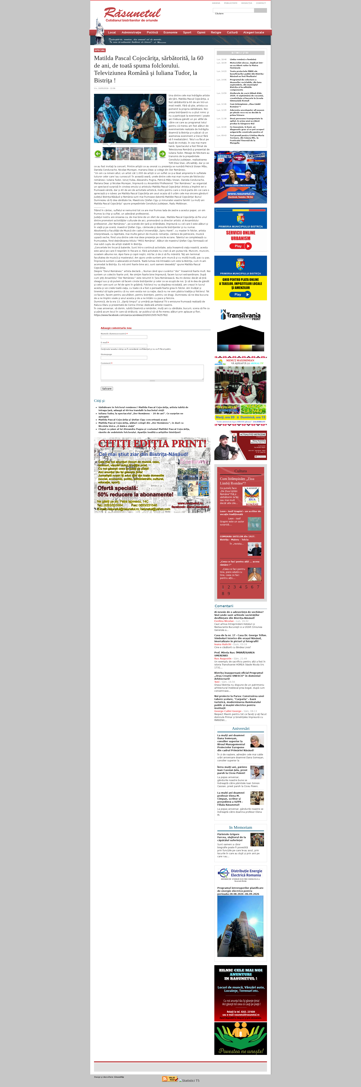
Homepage (106, 354)
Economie (170, 32)
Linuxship (119, 1076)
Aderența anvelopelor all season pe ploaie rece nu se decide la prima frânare (247, 112)
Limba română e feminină (243, 59)
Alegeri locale (253, 32)
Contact (261, 3)
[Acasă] (132, 14)
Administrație (131, 32)
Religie (216, 32)
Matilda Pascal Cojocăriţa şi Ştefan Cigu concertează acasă (133, 420)
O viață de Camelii (230, 563)
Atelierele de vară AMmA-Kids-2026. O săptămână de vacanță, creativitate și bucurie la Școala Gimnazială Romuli (247, 97)
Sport (187, 32)
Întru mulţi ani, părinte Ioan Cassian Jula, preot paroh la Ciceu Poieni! (232, 769)
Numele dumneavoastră (114, 334)
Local (112, 32)
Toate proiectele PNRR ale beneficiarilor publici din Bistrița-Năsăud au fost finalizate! (247, 73)
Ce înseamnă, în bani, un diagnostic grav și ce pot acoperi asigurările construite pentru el (247, 129)
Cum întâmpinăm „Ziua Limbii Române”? (245, 105)
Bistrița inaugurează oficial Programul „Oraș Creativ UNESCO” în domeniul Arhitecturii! (238, 674)
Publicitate (230, 3)
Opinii (201, 32)
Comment (106, 363)
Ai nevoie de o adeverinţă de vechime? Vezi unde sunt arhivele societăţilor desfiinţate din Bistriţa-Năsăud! (239, 613)
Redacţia (246, 3)
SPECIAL (100, 50)
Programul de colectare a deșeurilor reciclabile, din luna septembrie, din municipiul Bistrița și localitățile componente (246, 85)
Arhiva (216, 3)
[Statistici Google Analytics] (189, 1079)
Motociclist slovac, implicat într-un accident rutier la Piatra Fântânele (246, 65)
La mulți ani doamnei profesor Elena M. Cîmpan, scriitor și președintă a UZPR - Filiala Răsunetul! (230, 797)
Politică (152, 32)
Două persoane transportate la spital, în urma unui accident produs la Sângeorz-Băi (246, 121)
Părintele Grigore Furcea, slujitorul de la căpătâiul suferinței (231, 836)
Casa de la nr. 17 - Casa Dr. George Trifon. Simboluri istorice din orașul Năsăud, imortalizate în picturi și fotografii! (240, 637)
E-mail (105, 342)
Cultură (232, 32)
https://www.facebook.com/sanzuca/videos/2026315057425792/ (131, 315)
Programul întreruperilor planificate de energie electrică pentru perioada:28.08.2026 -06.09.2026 (240, 889)
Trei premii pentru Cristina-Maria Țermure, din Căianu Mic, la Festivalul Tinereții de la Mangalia (247, 139)
